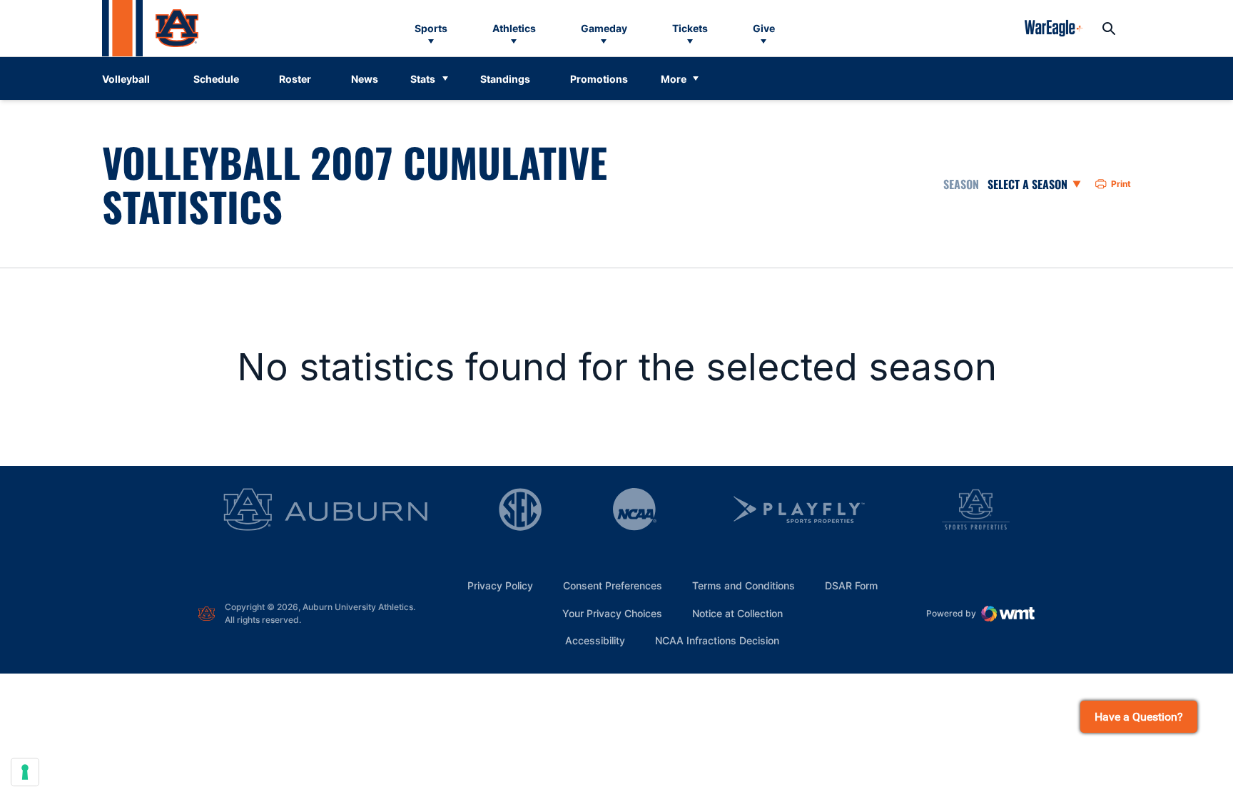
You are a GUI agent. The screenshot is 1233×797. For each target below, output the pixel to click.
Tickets (690, 28)
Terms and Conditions (743, 585)
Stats (422, 79)
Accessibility (595, 640)
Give (764, 28)
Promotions (599, 79)
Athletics (514, 28)
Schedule (216, 79)
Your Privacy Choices (612, 613)
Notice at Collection (737, 613)
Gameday (604, 28)
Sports (431, 28)
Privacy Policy (500, 585)
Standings (505, 79)
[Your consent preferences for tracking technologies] (25, 772)
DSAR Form (851, 585)
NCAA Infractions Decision (717, 640)
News (364, 79)
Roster (295, 79)
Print (1121, 183)
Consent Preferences (612, 585)
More (673, 79)
